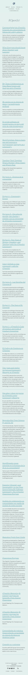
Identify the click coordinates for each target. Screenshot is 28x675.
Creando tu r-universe (11, 644)
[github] (7, 668)
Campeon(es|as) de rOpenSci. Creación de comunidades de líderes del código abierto (13, 29)
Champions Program (10, 558)
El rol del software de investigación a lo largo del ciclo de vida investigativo (13, 124)
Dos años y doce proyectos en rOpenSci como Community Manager (13, 395)
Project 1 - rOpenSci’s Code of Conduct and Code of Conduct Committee (13, 328)
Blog (13, 7)
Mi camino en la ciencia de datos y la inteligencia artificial (13, 104)
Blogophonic (13, 665)
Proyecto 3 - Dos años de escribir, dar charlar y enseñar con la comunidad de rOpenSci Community (12, 217)
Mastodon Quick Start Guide (13, 537)
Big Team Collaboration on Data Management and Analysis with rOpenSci (13, 86)
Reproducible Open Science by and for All (13, 421)
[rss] (17, 668)
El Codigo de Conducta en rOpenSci (12, 349)
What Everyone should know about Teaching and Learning (13, 49)
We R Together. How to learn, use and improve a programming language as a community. (14, 143)
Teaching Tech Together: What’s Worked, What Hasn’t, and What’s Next (14, 162)
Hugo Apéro (13, 664)
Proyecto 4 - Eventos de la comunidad (12, 178)
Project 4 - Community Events (11, 197)
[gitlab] (9, 668)
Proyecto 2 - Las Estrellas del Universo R (13, 283)
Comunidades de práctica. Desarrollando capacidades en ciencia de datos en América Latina (13, 633)
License (7, 671)
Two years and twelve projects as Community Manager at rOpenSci (11, 370)
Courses (11, 9)
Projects (19, 7)
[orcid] (15, 668)
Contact (13, 671)
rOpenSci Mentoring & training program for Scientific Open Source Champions (11, 596)
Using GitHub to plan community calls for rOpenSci (10, 266)
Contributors (19, 671)
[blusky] (19, 668)
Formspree (19, 665)
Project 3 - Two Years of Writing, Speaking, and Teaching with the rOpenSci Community (13, 243)
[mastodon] (13, 668)
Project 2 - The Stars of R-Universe (12, 306)
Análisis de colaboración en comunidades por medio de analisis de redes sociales (13, 503)
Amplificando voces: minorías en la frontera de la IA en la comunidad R (13, 465)
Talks (17, 9)
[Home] (14, 3)
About (8, 7)
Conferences (14, 10)
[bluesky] (11, 668)
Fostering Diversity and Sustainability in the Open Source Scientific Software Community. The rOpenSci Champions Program (13, 489)
